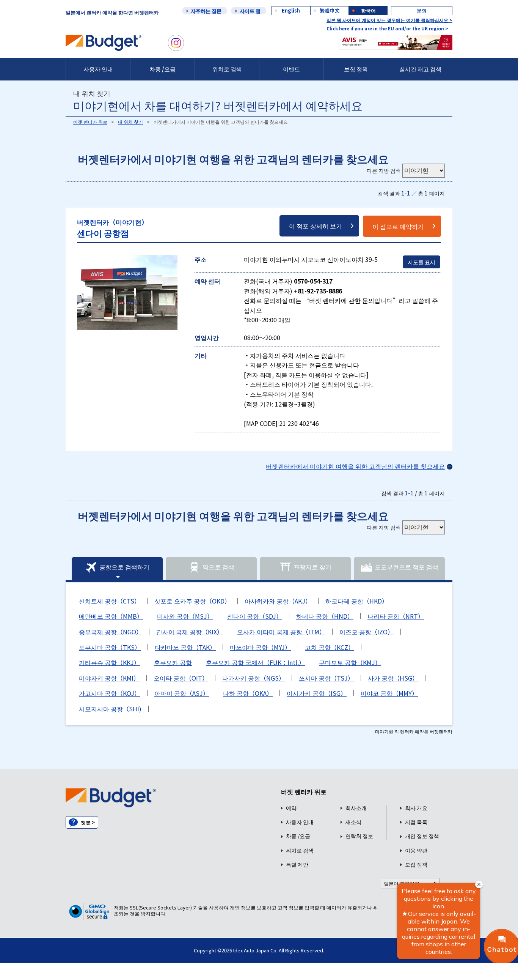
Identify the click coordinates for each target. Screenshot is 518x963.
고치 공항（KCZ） (329, 647)
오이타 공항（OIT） (181, 678)
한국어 (368, 10)
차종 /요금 (162, 69)
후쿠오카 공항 (173, 662)
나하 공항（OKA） (248, 693)
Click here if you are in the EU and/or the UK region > (387, 28)
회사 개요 (416, 808)
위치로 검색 (227, 69)
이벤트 (291, 69)
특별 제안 (297, 864)
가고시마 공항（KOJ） (109, 693)
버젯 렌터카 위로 (90, 121)
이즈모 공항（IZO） (366, 632)
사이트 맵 (250, 10)
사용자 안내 (98, 69)
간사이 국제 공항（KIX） (189, 632)
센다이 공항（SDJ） (254, 616)
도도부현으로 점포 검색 (406, 566)
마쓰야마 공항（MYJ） (260, 647)
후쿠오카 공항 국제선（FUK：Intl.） (255, 662)
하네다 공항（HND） (324, 616)
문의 (422, 10)
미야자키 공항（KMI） (109, 678)
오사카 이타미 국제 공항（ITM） (281, 632)
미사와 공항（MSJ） (185, 616)
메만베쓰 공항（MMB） (111, 616)
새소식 (353, 822)
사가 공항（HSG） (393, 678)
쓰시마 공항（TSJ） (326, 678)
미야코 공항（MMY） (389, 693)
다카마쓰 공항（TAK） (185, 647)
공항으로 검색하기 (124, 566)
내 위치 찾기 (130, 121)
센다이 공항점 (112, 228)
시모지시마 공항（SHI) (110, 709)
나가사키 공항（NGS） (253, 678)
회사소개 (356, 808)
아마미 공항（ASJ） (181, 693)
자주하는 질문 (206, 10)
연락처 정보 (359, 836)
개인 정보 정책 (422, 836)
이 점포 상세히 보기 (315, 225)
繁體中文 (329, 10)
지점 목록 (416, 822)
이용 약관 (416, 850)
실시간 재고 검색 (420, 69)
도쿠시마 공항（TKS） (110, 647)
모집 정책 (416, 864)
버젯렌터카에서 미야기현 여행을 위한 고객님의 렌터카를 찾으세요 (355, 466)
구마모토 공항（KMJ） (350, 662)
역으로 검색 (218, 566)
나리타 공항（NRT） (395, 616)
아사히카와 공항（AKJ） (278, 601)
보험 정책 (356, 69)
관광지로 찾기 (312, 566)
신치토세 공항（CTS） (109, 601)
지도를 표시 (421, 262)
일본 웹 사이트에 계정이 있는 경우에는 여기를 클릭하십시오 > (389, 20)
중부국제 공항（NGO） (110, 632)
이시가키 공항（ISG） (317, 693)
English (291, 10)
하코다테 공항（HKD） (356, 601)
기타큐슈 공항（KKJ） (109, 662)
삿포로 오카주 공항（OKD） (192, 601)
